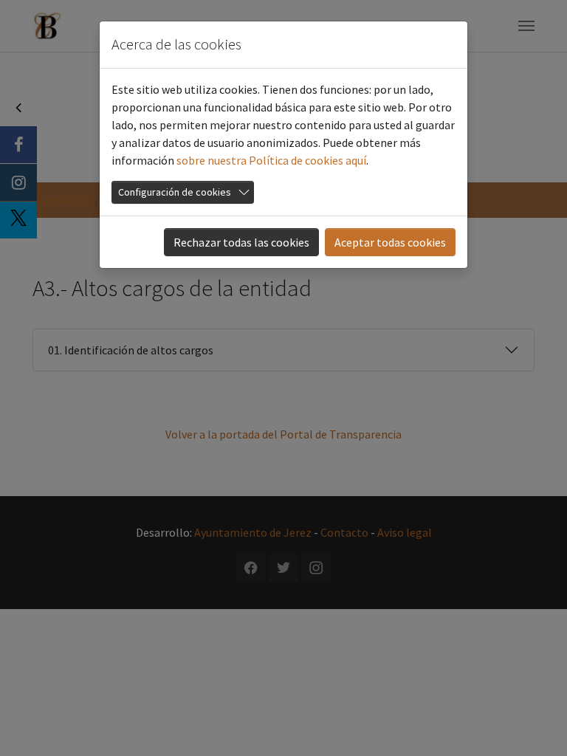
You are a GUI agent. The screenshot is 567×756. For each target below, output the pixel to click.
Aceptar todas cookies (390, 242)
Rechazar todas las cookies (241, 242)
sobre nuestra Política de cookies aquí (271, 160)
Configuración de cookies (174, 192)
